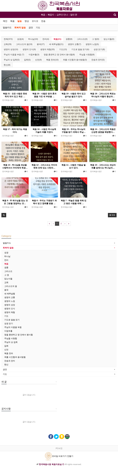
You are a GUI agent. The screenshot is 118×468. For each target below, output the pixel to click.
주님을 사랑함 (10, 338)
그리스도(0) (82, 39)
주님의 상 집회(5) (12, 60)
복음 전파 (8, 353)
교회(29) (8, 44)
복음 (43, 14)
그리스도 (8, 271)
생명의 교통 (9, 297)
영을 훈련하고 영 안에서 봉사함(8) (59, 54)
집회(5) (27, 60)
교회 (6, 282)
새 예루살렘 (9, 293)
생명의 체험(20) (47, 49)
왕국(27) (41, 44)
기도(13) (63, 49)
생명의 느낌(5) (92, 44)
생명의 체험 (9, 312)
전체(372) (8, 39)
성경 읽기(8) (99, 49)
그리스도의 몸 (10, 286)
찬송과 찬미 (9, 361)
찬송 (43, 21)
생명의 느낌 (9, 301)
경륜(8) (69, 39)
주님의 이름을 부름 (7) (14, 54)
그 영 (6, 275)
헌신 (6, 364)
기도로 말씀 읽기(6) (80, 49)
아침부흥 (8, 331)
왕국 (6, 290)
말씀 (19, 21)
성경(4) (20, 39)
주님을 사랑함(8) (87, 54)
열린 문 (73, 14)
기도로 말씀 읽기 (12, 320)
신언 (6, 349)
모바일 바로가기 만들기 (62, 456)
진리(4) (45, 39)
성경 (6, 252)
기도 (38, 27)
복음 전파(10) (52, 60)
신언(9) (38, 60)
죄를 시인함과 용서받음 (15, 357)
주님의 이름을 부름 (13, 327)
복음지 (51, 14)
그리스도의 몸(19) (24, 44)
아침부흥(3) (34, 54)
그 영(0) (95, 39)
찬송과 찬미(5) (98, 60)
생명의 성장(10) (11, 49)
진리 (6, 260)
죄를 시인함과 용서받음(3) (75, 60)
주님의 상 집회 (11, 342)
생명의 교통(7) (74, 44)
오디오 (35, 21)
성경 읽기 (8, 323)
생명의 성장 (9, 305)
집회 (6, 346)
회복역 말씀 (20, 27)
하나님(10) (33, 39)
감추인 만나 (62, 14)
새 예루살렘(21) (56, 44)
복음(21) (57, 39)
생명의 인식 (9, 308)
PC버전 (59, 448)
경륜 (6, 267)
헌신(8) (7, 65)
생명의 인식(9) (29, 49)
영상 (27, 21)
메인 (5, 21)
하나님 (7, 256)
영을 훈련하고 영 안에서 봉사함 (18, 335)
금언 (31, 27)
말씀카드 (7, 27)
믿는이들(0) (109, 39)
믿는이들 (8, 279)
